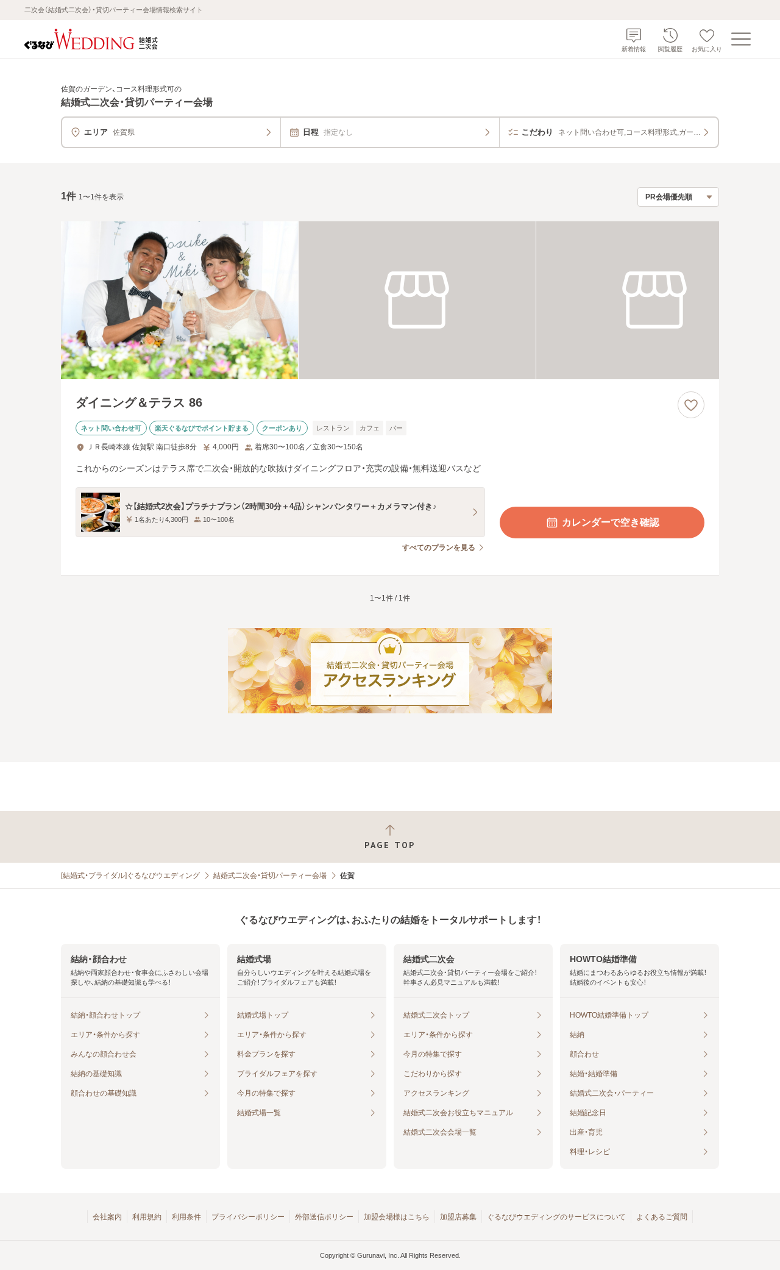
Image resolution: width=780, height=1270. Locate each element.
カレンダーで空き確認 (610, 522)
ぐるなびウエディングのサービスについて (556, 1217)
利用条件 (186, 1217)
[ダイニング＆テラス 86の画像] (390, 300)
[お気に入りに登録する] (691, 404)
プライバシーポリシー (248, 1217)
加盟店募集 (458, 1217)
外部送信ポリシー (324, 1217)
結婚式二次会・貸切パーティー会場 (270, 875)
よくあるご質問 (661, 1217)
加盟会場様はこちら (397, 1217)
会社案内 (107, 1217)
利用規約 (146, 1217)
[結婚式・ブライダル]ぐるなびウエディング (130, 875)
